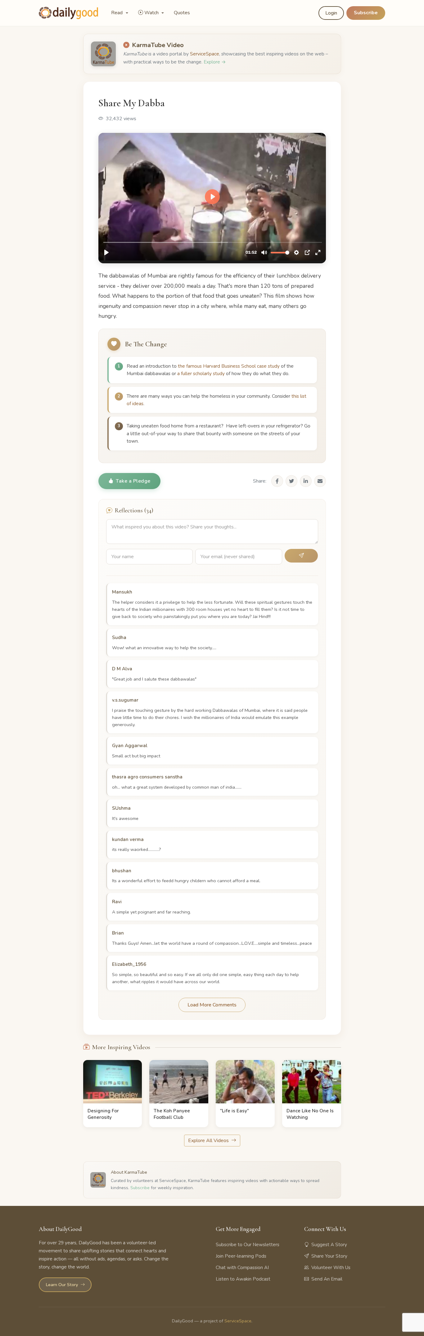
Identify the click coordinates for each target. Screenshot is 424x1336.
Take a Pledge (133, 481)
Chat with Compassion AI (242, 1267)
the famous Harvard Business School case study (229, 366)
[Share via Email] (320, 481)
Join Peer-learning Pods (241, 1256)
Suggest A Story (329, 1245)
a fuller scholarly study (201, 373)
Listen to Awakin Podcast (243, 1279)
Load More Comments (212, 1004)
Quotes (182, 12)
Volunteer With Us (330, 1267)
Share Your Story (329, 1256)
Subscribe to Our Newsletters (247, 1245)
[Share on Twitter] (291, 481)
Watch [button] (152, 12)
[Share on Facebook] (277, 481)
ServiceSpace (204, 54)
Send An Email (326, 1279)
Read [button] (117, 12)
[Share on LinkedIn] (306, 481)
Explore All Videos (209, 1140)
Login (331, 13)
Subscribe (366, 12)
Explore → (215, 62)
